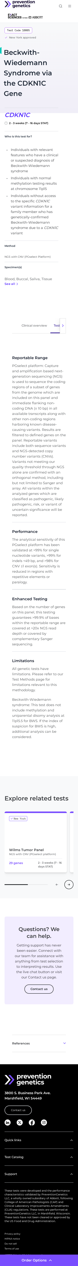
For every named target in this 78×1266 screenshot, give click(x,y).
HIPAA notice (12, 1238)
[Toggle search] (60, 6)
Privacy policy (12, 1233)
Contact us (18, 1110)
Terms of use (12, 1248)
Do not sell (11, 1243)
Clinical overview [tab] (34, 325)
